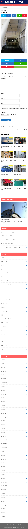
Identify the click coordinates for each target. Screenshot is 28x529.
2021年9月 (3, 386)
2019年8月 (3, 455)
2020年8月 (3, 420)
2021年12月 (4, 378)
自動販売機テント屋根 (6, 235)
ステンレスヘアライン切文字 (8, 232)
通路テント (4, 341)
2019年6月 (3, 463)
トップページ (18, 524)
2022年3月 (3, 367)
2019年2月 (3, 474)
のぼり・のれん (5, 261)
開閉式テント (4, 345)
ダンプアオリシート (6, 284)
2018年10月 (4, 489)
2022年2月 (3, 371)
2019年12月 (4, 440)
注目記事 (3, 326)
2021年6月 (3, 394)
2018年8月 (3, 497)
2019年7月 (3, 459)
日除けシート (4, 315)
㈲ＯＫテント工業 (13, 527)
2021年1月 (3, 409)
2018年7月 (3, 501)
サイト (2, 103)
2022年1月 (3, 374)
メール (2, 98)
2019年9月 (3, 451)
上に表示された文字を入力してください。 (9, 114)
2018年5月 (3, 505)
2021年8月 (3, 390)
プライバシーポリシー (11, 524)
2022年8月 (3, 359)
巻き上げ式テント (5, 311)
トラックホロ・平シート (7, 299)
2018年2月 (3, 516)
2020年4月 (3, 436)
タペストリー (4, 280)
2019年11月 (4, 443)
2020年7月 (3, 424)
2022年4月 (3, 363)
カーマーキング (5, 269)
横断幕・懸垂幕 (5, 322)
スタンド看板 (4, 276)
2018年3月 (3, 512)
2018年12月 (4, 482)
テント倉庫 (4, 292)
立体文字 (3, 338)
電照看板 (3, 349)
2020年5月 (3, 432)
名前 (2, 93)
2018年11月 (4, 485)
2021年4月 (3, 401)
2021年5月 (3, 397)
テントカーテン (5, 288)
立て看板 (3, 334)
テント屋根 (4, 295)
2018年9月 (3, 493)
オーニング (4, 265)
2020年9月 (3, 417)
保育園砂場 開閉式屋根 (7, 243)
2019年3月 (3, 470)
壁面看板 (3, 307)
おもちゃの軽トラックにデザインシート (10, 247)
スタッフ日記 (4, 272)
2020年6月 (3, 428)
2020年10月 (4, 413)
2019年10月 (4, 447)
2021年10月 (4, 382)
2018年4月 (3, 508)
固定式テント (4, 303)
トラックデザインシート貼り (8, 239)
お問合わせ (14, 5)
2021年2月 (3, 405)
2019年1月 (3, 478)
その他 (2, 257)
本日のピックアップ (6, 318)
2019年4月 (3, 466)
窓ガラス (3, 330)
